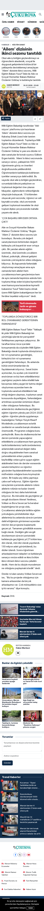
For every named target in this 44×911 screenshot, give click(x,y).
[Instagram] (24, 855)
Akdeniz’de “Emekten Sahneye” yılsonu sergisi (32, 725)
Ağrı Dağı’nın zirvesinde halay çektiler (30, 702)
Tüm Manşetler (32, 881)
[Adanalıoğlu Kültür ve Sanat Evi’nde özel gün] (32, 672)
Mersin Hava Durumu (29, 865)
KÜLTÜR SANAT (18, 45)
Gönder (7, 763)
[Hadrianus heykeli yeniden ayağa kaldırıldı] (11, 672)
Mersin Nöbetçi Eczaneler (9, 865)
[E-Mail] (18, 653)
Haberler (5, 45)
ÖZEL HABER (8, 22)
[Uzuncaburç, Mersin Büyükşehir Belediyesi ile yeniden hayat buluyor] (11, 693)
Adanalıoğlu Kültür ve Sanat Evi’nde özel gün (32, 681)
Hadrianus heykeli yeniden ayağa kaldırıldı (10, 681)
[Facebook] (15, 855)
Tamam (30, 908)
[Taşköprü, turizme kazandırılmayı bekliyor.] (11, 716)
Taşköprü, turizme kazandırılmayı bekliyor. (10, 725)
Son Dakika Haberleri (12, 889)
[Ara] (40, 14)
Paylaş (7, 118)
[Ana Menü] (3, 14)
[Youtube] (29, 855)
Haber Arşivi (31, 889)
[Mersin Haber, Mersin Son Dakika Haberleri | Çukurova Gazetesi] (21, 15)
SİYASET (21, 22)
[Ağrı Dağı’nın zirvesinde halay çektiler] (32, 693)
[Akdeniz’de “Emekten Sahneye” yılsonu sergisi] (32, 716)
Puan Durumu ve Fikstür (9, 882)
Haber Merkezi (23, 648)
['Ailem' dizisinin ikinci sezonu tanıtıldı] (22, 103)
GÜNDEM (32, 22)
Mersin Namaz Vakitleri (9, 873)
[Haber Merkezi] (8, 650)
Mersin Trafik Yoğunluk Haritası (30, 873)
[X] (20, 855)
